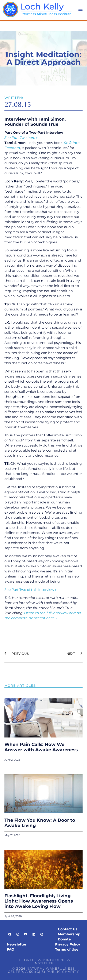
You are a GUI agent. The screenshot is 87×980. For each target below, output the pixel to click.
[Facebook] (10, 934)
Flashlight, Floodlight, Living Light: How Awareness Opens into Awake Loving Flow (38, 901)
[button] (80, 8)
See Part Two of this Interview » (30, 590)
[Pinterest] (42, 934)
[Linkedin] (34, 934)
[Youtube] (26, 934)
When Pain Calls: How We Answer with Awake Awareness (41, 747)
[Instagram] (18, 934)
